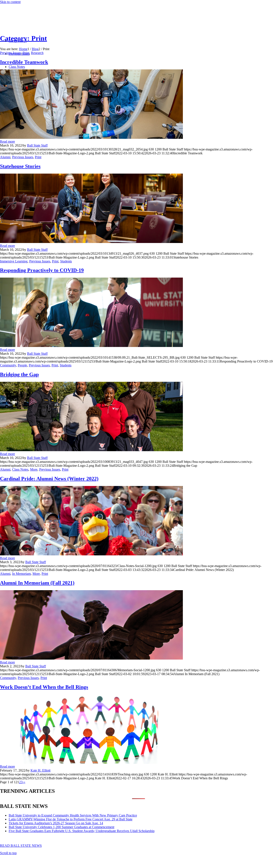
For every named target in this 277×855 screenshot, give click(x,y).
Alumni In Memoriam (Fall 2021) (37, 583)
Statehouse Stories (20, 166)
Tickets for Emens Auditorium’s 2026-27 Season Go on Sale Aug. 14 (56, 823)
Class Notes (20, 469)
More (33, 469)
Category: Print (23, 38)
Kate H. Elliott (40, 770)
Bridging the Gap (19, 374)
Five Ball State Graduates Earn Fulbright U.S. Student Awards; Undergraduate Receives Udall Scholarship (82, 831)
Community (8, 365)
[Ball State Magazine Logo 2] (32, 24)
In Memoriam (21, 573)
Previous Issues (10, 53)
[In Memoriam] (91, 658)
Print (26, 53)
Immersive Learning (13, 261)
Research (37, 53)
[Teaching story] (91, 762)
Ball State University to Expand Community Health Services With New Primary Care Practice (73, 815)
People (22, 365)
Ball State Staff (37, 145)
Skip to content (10, 2)
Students (66, 261)
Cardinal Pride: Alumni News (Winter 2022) (49, 478)
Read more (7, 141)
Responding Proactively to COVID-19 (42, 270)
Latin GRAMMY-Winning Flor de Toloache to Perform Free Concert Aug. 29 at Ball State (70, 819)
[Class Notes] (91, 554)
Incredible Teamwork (24, 62)
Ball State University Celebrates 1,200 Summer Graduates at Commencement (61, 827)
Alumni (5, 157)
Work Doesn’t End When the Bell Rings (44, 687)
